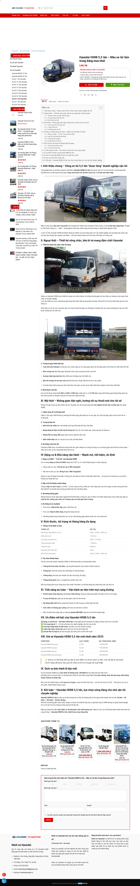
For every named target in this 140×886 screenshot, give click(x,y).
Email (89, 805)
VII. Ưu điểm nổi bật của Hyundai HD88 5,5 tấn (58, 153)
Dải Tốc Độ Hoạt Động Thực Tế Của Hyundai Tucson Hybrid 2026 (26, 222)
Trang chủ (15, 51)
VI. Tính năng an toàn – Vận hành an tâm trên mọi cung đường (64, 150)
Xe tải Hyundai (24, 51)
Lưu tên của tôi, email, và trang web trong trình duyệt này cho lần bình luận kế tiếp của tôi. (79, 815)
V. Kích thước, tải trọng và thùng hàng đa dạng (58, 143)
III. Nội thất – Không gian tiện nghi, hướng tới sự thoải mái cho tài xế (66, 123)
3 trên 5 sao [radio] (72, 784)
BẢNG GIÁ (43, 15)
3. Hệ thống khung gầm (53, 138)
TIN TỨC (65, 15)
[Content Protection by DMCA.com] (83, 883)
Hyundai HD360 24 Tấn (19, 76)
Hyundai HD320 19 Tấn (19, 73)
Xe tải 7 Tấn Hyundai (19, 102)
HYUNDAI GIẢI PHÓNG (30, 15)
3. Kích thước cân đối (53, 120)
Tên (46, 805)
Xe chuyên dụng (15, 59)
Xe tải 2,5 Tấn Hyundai (19, 93)
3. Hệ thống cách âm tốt (53, 129)
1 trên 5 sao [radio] (47, 784)
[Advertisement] (70, 33)
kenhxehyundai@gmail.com (28, 869)
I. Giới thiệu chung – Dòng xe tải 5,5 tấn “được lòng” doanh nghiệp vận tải (67, 111)
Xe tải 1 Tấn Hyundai (19, 79)
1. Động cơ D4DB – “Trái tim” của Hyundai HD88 (60, 134)
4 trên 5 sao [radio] (86, 784)
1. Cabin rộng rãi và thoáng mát (56, 125)
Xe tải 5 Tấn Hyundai (38, 51)
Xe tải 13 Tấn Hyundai (19, 87)
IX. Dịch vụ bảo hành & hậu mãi (53, 158)
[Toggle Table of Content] (99, 108)
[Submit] (105, 8)
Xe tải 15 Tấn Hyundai (19, 90)
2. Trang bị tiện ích (52, 127)
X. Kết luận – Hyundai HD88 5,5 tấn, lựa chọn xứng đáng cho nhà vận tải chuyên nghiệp (73, 160)
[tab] (44, 101)
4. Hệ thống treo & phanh (54, 141)
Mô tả (44, 101)
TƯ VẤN (75, 15)
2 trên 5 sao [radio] (59, 784)
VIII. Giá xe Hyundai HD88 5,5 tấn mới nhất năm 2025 (60, 155)
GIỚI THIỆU (85, 15)
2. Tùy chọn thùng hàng (53, 148)
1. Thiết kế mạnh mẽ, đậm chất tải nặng (58, 115)
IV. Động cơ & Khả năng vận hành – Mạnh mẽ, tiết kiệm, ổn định (64, 132)
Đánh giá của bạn (50, 781)
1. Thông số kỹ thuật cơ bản (55, 145)
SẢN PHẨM (55, 15)
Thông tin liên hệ (63, 101)
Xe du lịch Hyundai (16, 63)
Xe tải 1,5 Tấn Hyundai (19, 82)
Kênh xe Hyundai (72, 883)
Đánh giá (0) (52, 101)
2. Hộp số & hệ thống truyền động (56, 136)
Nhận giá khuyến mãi (49, 756)
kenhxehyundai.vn (26, 872)
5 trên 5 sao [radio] (102, 784)
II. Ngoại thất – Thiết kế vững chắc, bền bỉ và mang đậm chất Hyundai (66, 113)
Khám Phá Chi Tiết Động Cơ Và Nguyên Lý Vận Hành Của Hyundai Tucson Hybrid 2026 (26, 231)
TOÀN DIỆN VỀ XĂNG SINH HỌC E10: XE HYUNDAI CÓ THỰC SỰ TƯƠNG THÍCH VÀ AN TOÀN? (26, 212)
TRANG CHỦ (16, 15)
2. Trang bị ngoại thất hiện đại (55, 118)
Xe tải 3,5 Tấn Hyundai (19, 96)
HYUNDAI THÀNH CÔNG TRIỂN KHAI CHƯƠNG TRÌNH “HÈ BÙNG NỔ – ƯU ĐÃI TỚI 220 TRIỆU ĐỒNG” (26, 256)
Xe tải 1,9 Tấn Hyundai (19, 85)
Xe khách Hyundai (16, 66)
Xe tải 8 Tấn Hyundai (19, 105)
